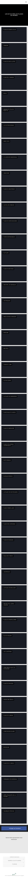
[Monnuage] (4, 2)
